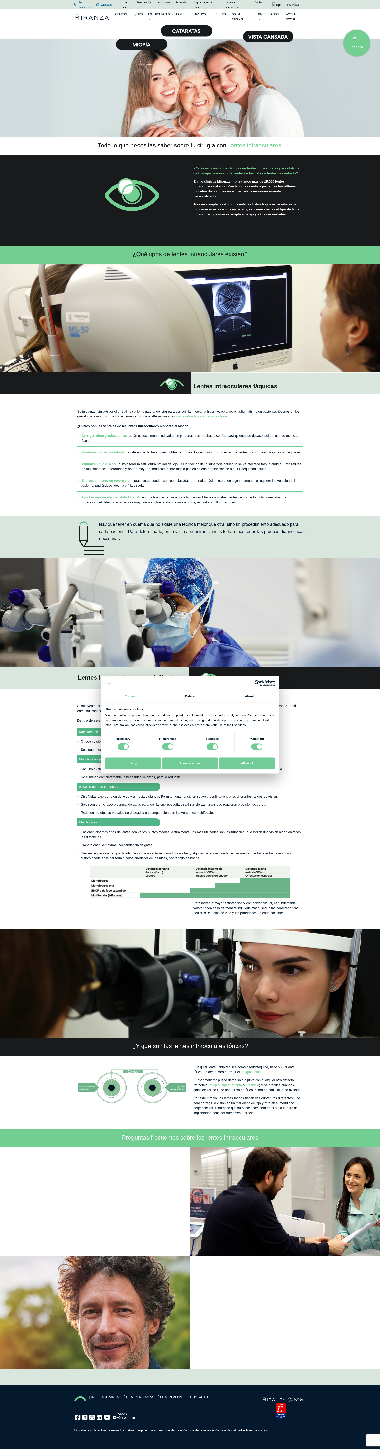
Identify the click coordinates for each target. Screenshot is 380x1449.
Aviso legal (136, 1430)
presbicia (252, 1085)
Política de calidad (228, 1430)
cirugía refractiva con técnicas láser (200, 416)
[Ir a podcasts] (124, 1415)
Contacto (199, 1397)
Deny (133, 763)
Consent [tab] (131, 696)
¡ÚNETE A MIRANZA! (104, 1397)
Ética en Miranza (138, 1397)
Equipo (138, 14)
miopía (214, 1085)
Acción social (291, 17)
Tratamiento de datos (163, 1430)
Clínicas (121, 14)
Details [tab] (190, 696)
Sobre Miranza (238, 17)
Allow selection (190, 763)
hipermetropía (232, 1085)
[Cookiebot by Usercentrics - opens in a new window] (257, 683)
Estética (220, 14)
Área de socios (257, 1430)
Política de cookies (197, 1430)
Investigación (268, 14)
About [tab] (249, 696)
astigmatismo (251, 1072)
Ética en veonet (171, 1397)
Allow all (247, 763)
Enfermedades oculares (166, 14)
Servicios (199, 14)
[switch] (167, 746)
